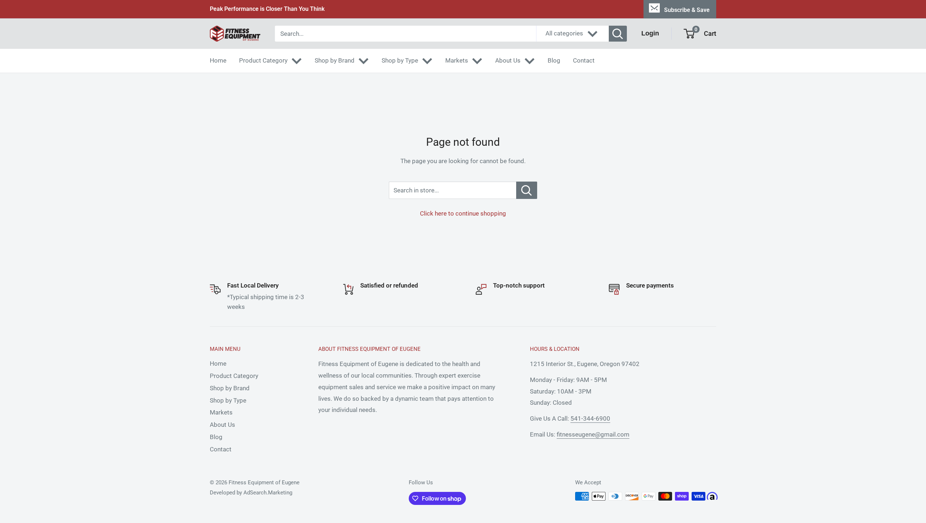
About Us (508, 60)
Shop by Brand (334, 60)
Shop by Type (400, 60)
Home (218, 60)
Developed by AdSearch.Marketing (251, 492)
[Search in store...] (526, 190)
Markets (456, 60)
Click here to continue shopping (463, 213)
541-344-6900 (590, 418)
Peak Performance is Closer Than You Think (267, 8)
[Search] (618, 34)
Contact (584, 60)
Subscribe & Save (687, 10)
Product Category (263, 60)
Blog (554, 60)
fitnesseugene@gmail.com (593, 434)
